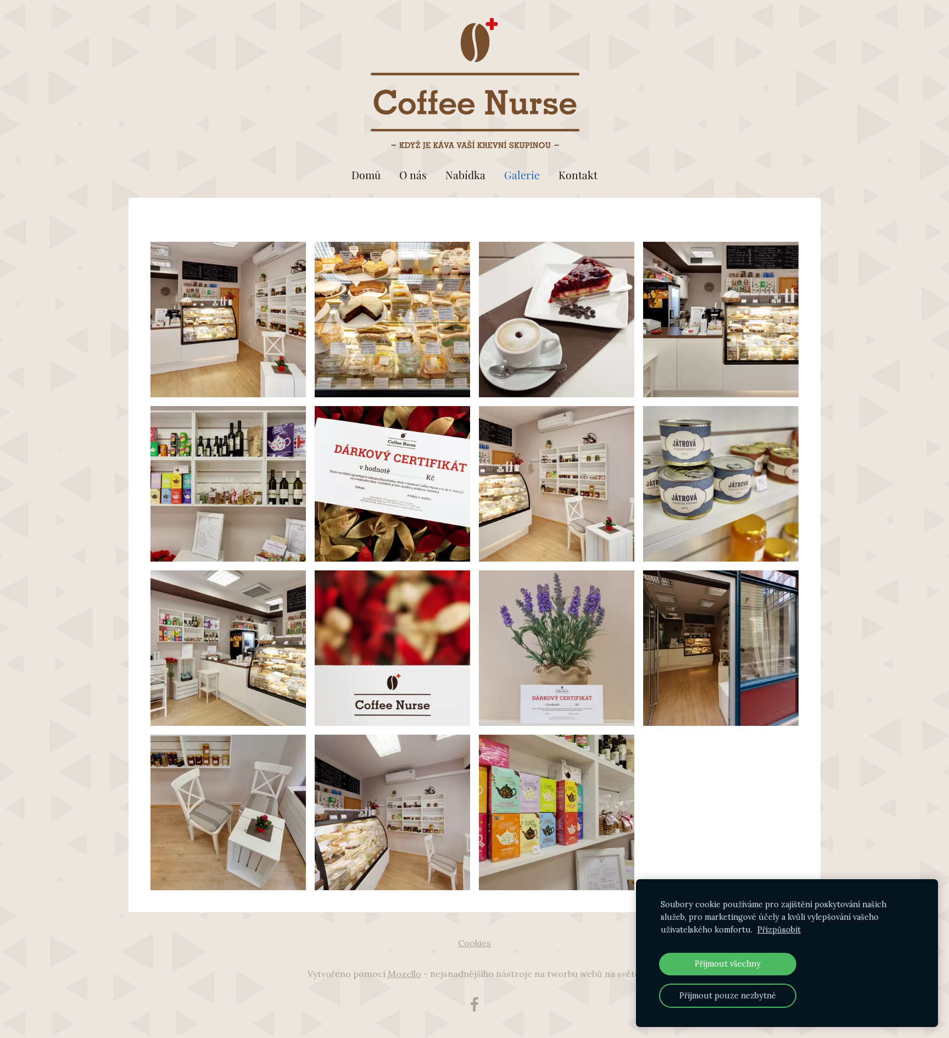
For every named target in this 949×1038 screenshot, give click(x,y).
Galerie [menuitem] (522, 175)
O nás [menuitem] (413, 175)
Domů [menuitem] (366, 175)
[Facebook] (474, 1004)
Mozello (404, 973)
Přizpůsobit (779, 930)
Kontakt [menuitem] (578, 175)
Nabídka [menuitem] (465, 175)
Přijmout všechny (728, 964)
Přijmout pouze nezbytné (727, 996)
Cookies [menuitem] (474, 942)
